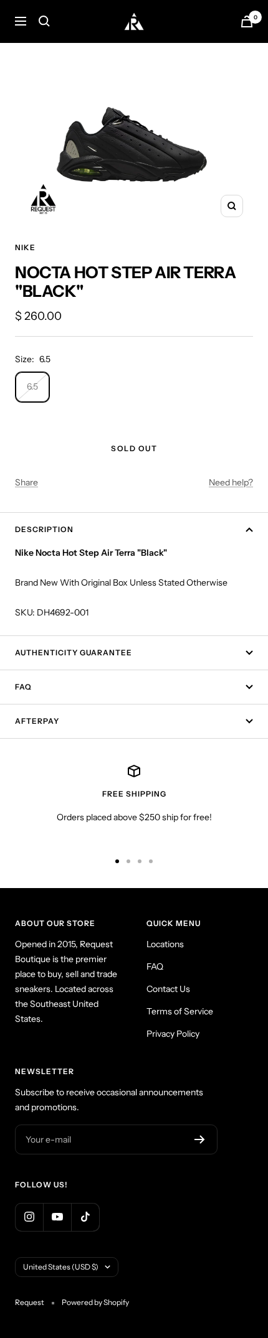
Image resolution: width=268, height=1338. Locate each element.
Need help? (231, 482)
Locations (165, 944)
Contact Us (168, 988)
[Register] (199, 1139)
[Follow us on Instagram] (29, 1217)
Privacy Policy (172, 1033)
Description (44, 529)
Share (26, 482)
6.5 (32, 386)
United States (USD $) (60, 1266)
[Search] (44, 21)
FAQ (23, 686)
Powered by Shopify (95, 1302)
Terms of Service (179, 1011)
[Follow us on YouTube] (57, 1217)
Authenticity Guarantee (73, 652)
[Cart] (247, 21)
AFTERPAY (37, 721)
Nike (25, 247)
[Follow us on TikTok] (85, 1217)
